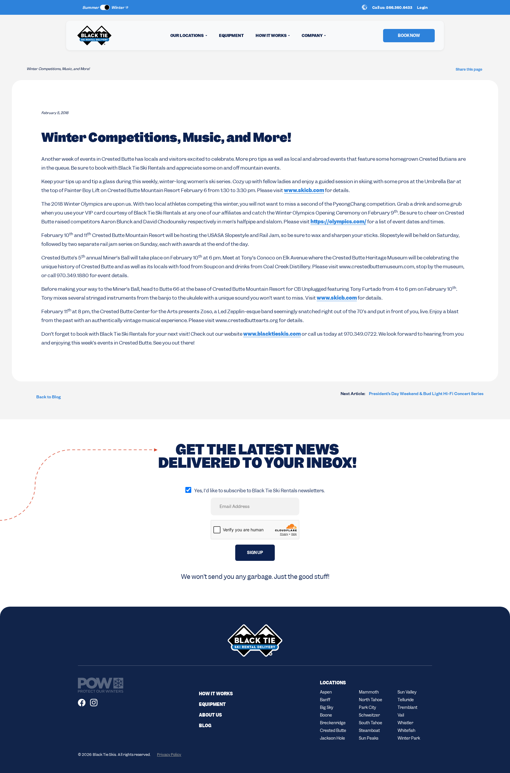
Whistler (405, 722)
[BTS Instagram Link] (96, 703)
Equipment (231, 35)
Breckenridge (333, 722)
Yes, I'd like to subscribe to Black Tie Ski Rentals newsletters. (259, 490)
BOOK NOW (409, 35)
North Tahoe (370, 699)
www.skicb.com (304, 190)
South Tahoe (370, 722)
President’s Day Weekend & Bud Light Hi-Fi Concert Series (412, 394)
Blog (205, 726)
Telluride (406, 699)
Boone (326, 715)
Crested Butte (333, 730)
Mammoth (369, 692)
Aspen (326, 692)
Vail (401, 715)
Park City (367, 707)
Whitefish (406, 730)
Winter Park (409, 738)
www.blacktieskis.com (272, 334)
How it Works (216, 694)
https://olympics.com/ (338, 221)
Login (422, 7)
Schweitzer (369, 715)
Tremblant (407, 707)
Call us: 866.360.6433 (392, 7)
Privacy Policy (169, 754)
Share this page (469, 70)
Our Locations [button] (187, 35)
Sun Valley (407, 692)
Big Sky (326, 707)
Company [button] (312, 35)
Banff (325, 699)
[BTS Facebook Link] (84, 703)
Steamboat (369, 730)
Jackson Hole (332, 738)
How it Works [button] (271, 35)
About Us (210, 715)
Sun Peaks (368, 738)
